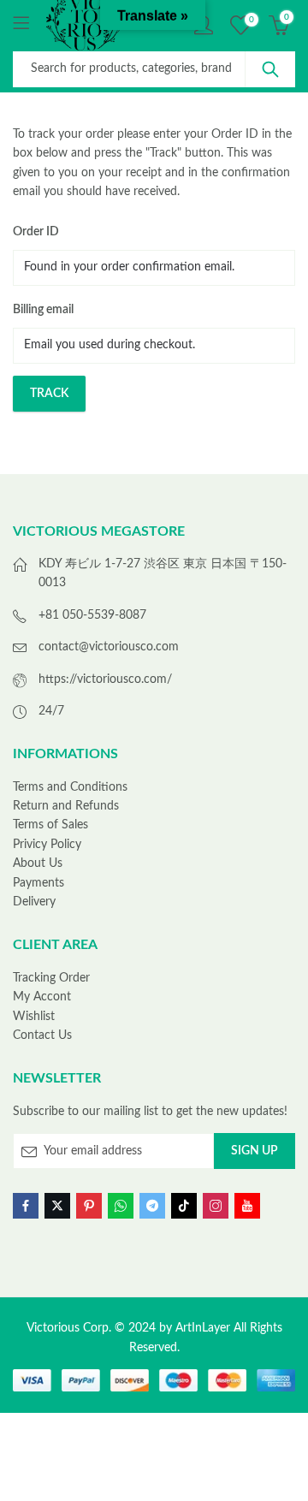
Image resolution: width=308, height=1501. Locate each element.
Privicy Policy (47, 845)
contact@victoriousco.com (108, 647)
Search (270, 69)
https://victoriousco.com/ (105, 679)
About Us (37, 863)
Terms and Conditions (70, 787)
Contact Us (42, 1035)
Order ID (36, 232)
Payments (38, 883)
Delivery (34, 902)
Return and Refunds (66, 806)
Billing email (43, 310)
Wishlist (34, 1017)
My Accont (42, 997)
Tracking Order (51, 978)
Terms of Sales (50, 825)
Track (49, 394)
